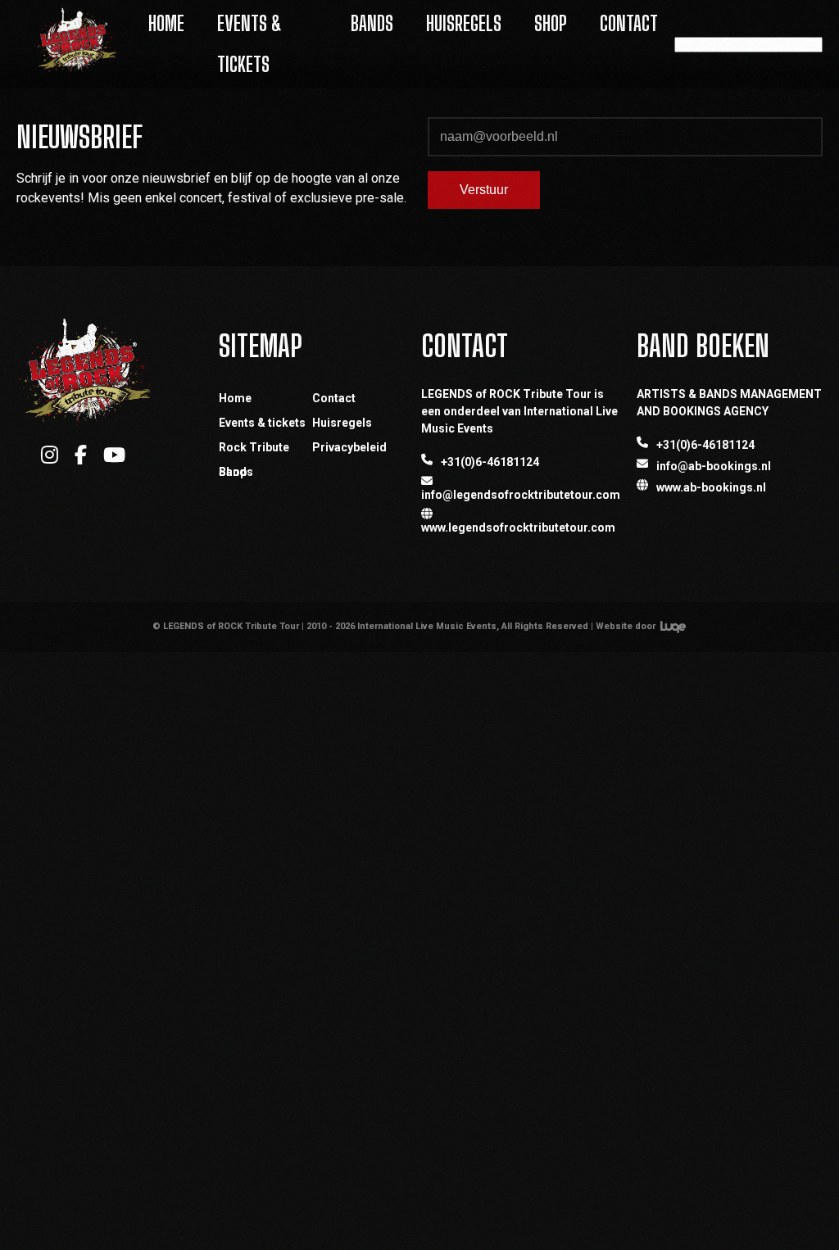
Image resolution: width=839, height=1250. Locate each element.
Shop (550, 23)
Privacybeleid (349, 447)
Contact (629, 23)
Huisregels (463, 23)
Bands (372, 23)
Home (166, 23)
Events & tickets (262, 422)
